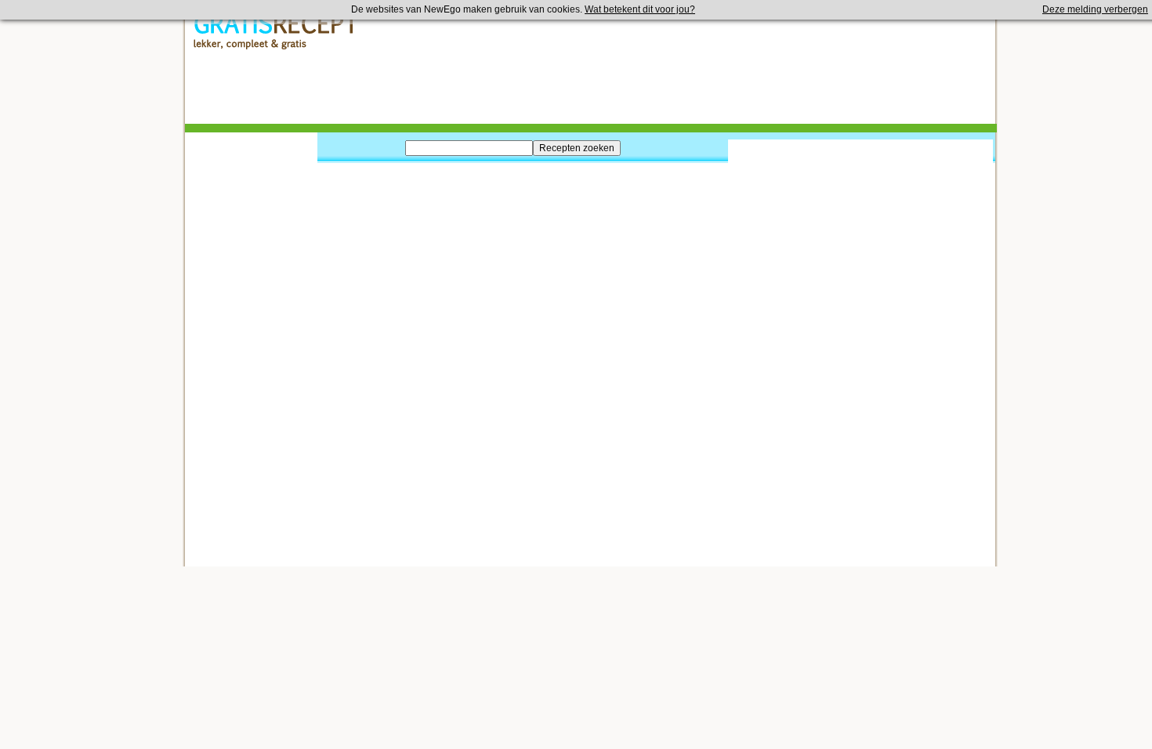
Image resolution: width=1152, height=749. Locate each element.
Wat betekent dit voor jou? (640, 9)
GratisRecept (276, 31)
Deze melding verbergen (1095, 9)
